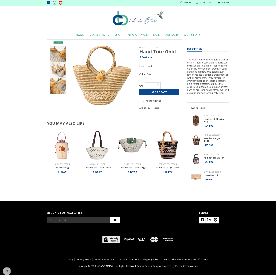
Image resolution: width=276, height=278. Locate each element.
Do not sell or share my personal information (185, 259)
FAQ (70, 259)
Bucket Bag (62, 167)
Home (80, 35)
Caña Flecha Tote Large (132, 167)
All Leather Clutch (214, 157)
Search (187, 2)
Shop (118, 35)
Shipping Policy (150, 259)
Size (141, 66)
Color (142, 74)
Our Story (192, 35)
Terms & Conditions (128, 259)
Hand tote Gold (157, 51)
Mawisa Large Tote (167, 167)
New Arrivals (138, 35)
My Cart (225, 2)
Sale (156, 35)
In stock (156, 108)
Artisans (172, 35)
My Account (205, 2)
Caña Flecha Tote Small (97, 167)
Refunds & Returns (104, 259)
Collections (99, 35)
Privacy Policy (84, 259)
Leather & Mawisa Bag (214, 120)
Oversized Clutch (213, 175)
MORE (57, 42)
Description (194, 48)
